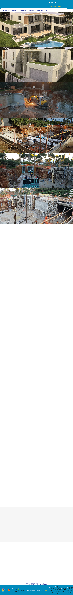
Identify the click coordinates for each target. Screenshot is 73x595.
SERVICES (23, 10)
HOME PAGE (6, 10)
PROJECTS (31, 10)
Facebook (45, 590)
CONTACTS (40, 10)
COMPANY (15, 10)
